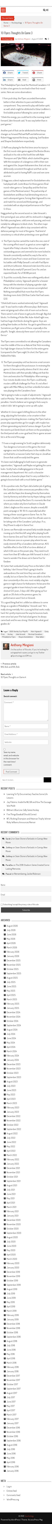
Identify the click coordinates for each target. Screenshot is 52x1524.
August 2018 (12, 1341)
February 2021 (13, 1211)
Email (3, 894)
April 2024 (11, 1047)
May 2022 (11, 1146)
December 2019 (13, 1271)
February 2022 (13, 1159)
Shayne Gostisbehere (26, 637)
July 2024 (11, 1034)
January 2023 (13, 1111)
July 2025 (11, 982)
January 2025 (13, 1008)
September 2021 (14, 1181)
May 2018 (11, 1354)
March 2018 (12, 1362)
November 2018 (13, 1328)
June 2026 (11, 934)
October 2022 (12, 1124)
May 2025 (11, 990)
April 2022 (11, 1150)
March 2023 (12, 1103)
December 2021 (13, 1168)
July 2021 (11, 1189)
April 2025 (11, 995)
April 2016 (11, 1462)
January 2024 (13, 1060)
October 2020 (13, 1228)
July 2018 (11, 1345)
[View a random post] (47, 10)
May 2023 (11, 1094)
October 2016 (12, 1436)
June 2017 (11, 1401)
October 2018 (12, 1332)
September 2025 (14, 973)
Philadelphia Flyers (8, 637)
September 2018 (14, 1336)
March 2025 (12, 999)
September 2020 (14, 1233)
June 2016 (11, 1453)
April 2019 (11, 1306)
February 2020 (13, 1263)
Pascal (8, 874)
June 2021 (11, 1194)
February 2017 (13, 1419)
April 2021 (11, 1202)
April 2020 (11, 1254)
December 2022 (13, 1116)
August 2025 (12, 977)
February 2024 (13, 1055)
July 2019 (11, 1293)
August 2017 (12, 1393)
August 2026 (12, 925)
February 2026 (13, 951)
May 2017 (11, 1406)
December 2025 (13, 960)
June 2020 (11, 1246)
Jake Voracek (20, 634)
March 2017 (11, 1414)
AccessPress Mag (35, 1519)
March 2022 (12, 1155)
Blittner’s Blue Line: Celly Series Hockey (23, 810)
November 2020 (14, 1224)
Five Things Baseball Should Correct (22, 814)
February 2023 (13, 1107)
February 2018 (13, 1367)
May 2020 (11, 1250)
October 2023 (12, 1072)
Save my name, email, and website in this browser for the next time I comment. (11, 758)
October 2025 (12, 969)
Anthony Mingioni (23, 39)
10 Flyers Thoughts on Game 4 (13, 677)
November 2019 (13, 1276)
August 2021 (12, 1185)
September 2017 (14, 1388)
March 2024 (12, 1051)
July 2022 (11, 1137)
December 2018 (13, 1323)
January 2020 (13, 1267)
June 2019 (11, 1297)
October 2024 (12, 1021)
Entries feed (12, 1490)
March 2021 (11, 1207)
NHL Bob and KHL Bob (10, 667)
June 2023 (11, 1090)
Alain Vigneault (36, 631)
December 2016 (13, 1427)
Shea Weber (40, 637)
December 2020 (14, 1220)
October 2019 (12, 1280)
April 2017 (11, 1410)
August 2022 (12, 1133)
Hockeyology (17, 22)
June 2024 (11, 1038)
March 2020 (12, 1258)
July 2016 (11, 1449)
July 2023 (11, 1085)
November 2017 (13, 1380)
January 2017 (12, 1423)
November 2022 (14, 1120)
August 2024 (12, 1029)
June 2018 (11, 1349)
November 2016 (13, 1432)
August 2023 (12, 1081)
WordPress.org (13, 1499)
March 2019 (12, 1310)
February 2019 (13, 1315)
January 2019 (13, 1319)
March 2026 (12, 947)
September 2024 (14, 1025)
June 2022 (11, 1142)
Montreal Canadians (35, 634)
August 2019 (12, 1289)
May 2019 (11, 1302)
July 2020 (11, 1241)
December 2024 (13, 1012)
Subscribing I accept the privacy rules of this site (21, 904)
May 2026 (11, 938)
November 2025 (14, 964)
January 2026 (13, 956)
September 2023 (14, 1077)
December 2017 (13, 1375)
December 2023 (13, 1064)
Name (3, 885)
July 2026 (11, 930)
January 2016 (13, 1470)
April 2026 (11, 943)
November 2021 (13, 1172)
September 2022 (14, 1129)
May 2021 (11, 1198)
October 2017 (12, 1384)
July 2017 (11, 1397)
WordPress (16, 1519)
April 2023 (11, 1098)
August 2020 (12, 1237)
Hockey (10, 634)
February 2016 (13, 1466)
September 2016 (14, 1440)
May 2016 (11, 1457)
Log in (9, 1486)
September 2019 (14, 1284)
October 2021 (12, 1176)
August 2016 (12, 1444)
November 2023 (14, 1068)
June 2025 (11, 986)
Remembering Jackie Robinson (27, 873)
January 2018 (13, 1371)
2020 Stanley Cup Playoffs (19, 631)
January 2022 (13, 1163)
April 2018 (11, 1358)
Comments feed (13, 1495)
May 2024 (11, 1042)
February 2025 (13, 1003)
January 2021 (12, 1215)
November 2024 (13, 1016)
